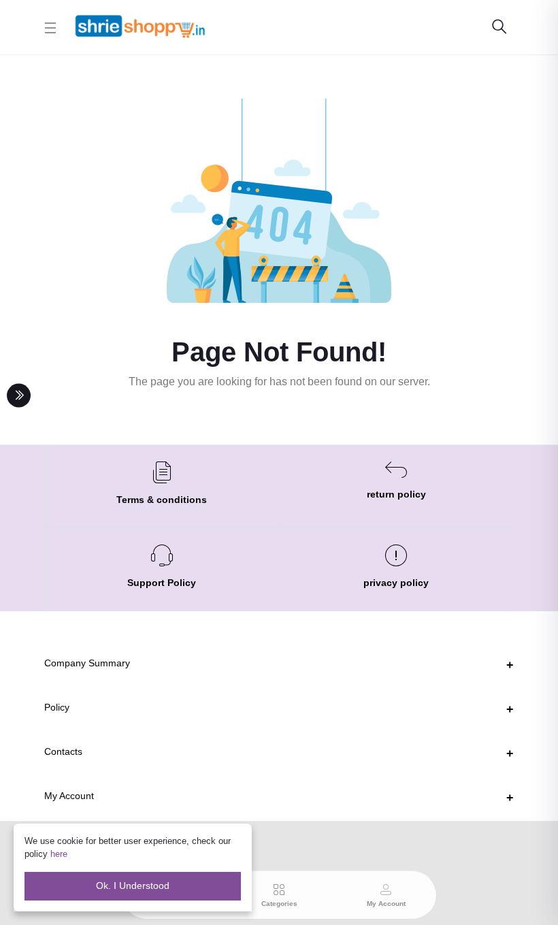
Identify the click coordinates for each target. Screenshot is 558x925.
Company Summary (87, 663)
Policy (56, 707)
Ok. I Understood (132, 885)
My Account (69, 795)
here (58, 854)
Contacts (63, 751)
